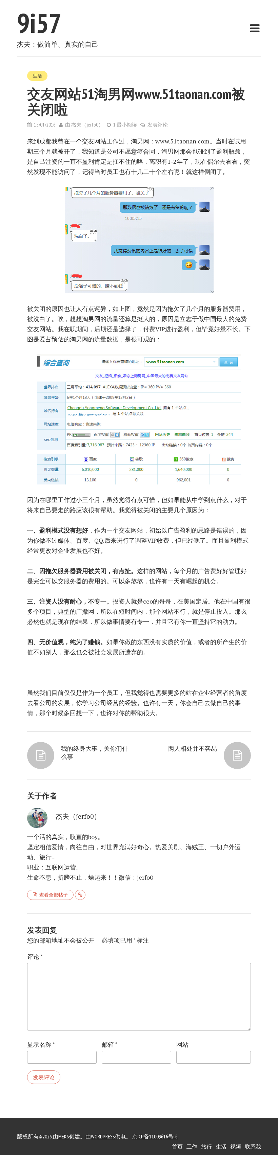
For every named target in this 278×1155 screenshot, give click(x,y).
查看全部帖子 (53, 895)
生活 (37, 76)
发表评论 (157, 124)
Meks (63, 1136)
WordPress (103, 1136)
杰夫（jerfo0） (87, 124)
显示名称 (41, 1044)
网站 (182, 1044)
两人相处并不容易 (192, 748)
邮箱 (109, 1044)
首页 (177, 1146)
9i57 (39, 22)
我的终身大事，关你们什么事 (94, 752)
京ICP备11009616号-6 (155, 1136)
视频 (235, 1146)
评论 (34, 956)
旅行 (206, 1146)
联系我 (253, 1146)
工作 (191, 1146)
